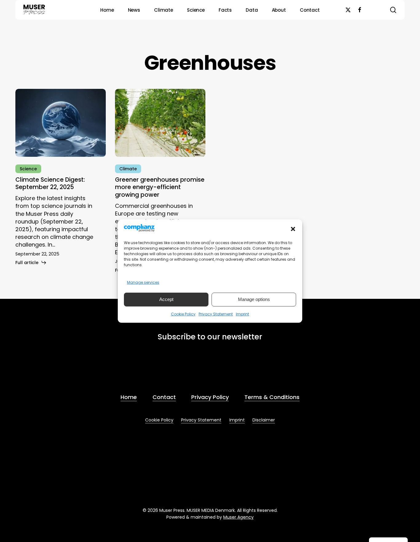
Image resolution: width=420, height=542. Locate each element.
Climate (128, 169)
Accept (166, 299)
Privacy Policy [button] (210, 397)
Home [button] (129, 397)
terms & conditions (210, 369)
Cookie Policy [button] (159, 420)
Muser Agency (238, 517)
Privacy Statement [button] (201, 420)
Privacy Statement (216, 314)
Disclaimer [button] (263, 420)
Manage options (254, 299)
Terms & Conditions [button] (271, 397)
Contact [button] (164, 397)
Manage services (143, 282)
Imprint (242, 314)
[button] (293, 229)
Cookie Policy (183, 314)
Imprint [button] (237, 420)
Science (28, 169)
